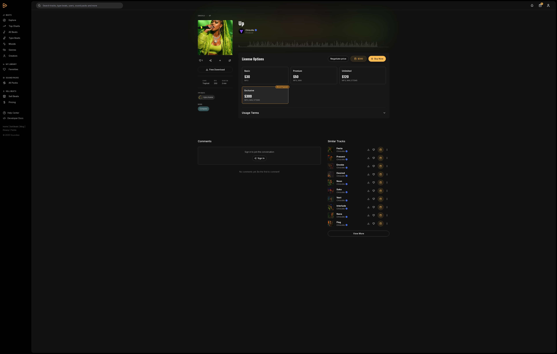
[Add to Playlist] (220, 60)
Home (5, 126)
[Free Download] (368, 150)
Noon (339, 181)
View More (358, 233)
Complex (203, 109)
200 (215, 83)
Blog (22, 126)
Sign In (261, 158)
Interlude (341, 206)
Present (341, 156)
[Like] (374, 150)
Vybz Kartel (208, 97)
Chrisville (201, 16)
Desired (341, 173)
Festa (339, 148)
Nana (339, 214)
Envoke (340, 165)
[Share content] (210, 60)
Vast (339, 197)
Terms (13, 130)
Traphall (205, 83)
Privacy (6, 130)
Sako (339, 189)
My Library (11, 64)
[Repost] (230, 60)
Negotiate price (338, 58)
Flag (339, 222)
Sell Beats (14, 126)
